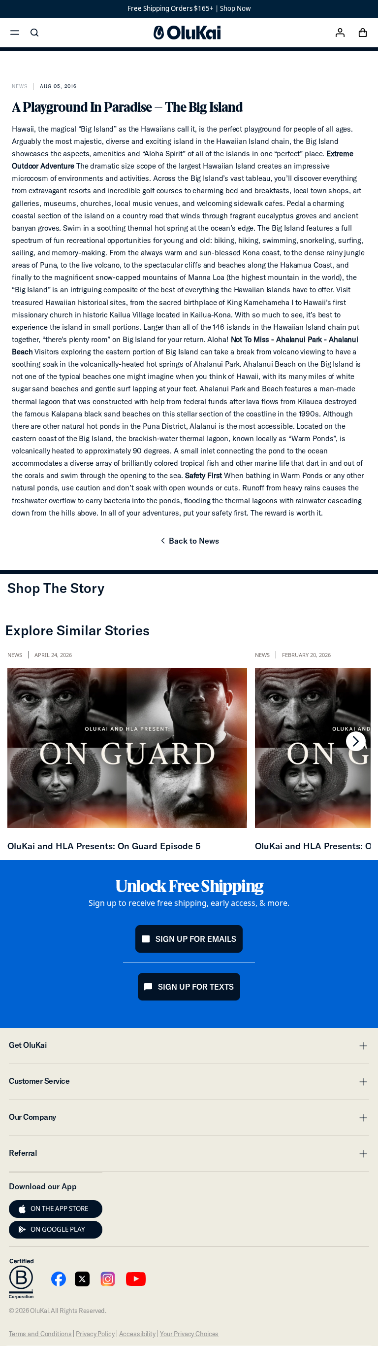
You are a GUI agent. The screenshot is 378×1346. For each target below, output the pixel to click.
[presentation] (22, 1209)
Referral (189, 1156)
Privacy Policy (95, 1334)
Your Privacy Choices (189, 1334)
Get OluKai (189, 1048)
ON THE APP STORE (59, 1208)
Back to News (188, 544)
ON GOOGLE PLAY (58, 1229)
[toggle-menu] (361, 1046)
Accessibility (137, 1334)
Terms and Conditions (40, 1334)
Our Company (189, 1120)
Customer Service (189, 1084)
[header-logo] (187, 32)
